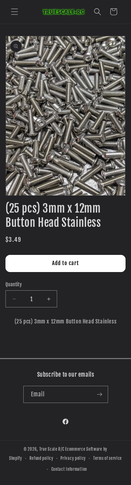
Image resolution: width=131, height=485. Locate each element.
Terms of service (107, 458)
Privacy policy (73, 458)
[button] (15, 12)
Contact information (69, 469)
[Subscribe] (100, 394)
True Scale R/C (51, 449)
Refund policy (41, 458)
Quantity (13, 284)
